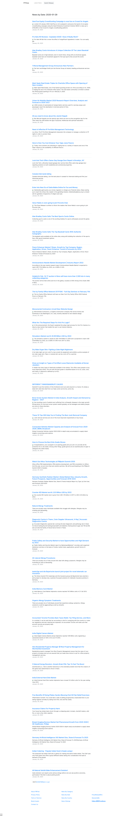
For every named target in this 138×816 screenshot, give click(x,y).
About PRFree (35, 791)
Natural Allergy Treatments (42, 506)
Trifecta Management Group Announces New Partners (53, 66)
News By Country (66, 798)
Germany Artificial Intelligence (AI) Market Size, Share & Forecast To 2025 (60, 737)
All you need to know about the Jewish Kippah (49, 116)
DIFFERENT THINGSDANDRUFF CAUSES (47, 384)
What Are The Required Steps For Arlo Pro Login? (51, 323)
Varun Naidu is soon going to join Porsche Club (50, 203)
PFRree (26, 3)
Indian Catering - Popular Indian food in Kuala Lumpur (52, 751)
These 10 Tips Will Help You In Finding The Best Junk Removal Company (59, 415)
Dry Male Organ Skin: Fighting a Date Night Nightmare (52, 350)
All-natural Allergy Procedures (43, 558)
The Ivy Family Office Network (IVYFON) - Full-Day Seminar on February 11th (61, 292)
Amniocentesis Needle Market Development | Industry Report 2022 (57, 263)
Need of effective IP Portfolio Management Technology (53, 129)
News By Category (67, 791)
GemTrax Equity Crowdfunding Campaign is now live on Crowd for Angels (60, 21)
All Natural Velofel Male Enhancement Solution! (50, 770)
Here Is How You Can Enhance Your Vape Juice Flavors (53, 143)
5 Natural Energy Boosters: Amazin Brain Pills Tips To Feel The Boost (58, 664)
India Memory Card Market (42, 589)
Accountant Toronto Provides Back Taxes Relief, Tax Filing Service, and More (61, 618)
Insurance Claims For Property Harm (46, 709)
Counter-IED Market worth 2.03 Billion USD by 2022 (51, 492)
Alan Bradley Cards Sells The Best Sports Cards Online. (53, 216)
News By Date (65, 795)
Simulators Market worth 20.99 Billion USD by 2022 (51, 336)
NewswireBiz (96, 798)
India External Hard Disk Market (44, 678)
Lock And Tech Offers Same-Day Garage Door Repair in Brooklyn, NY (58, 160)
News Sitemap (65, 801)
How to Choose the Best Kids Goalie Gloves (48, 442)
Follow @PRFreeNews (99, 801)
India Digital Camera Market (42, 633)
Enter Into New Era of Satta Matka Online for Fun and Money (55, 187)
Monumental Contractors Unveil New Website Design (52, 309)
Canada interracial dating (41, 174)
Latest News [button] (38, 3)
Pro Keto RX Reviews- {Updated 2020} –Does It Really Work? (55, 37)
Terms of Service (36, 798)
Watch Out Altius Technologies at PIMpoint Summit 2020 (53, 462)
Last (48, 782)
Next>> (44, 782)
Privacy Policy (35, 795)
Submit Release (49, 3)
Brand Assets (35, 801)
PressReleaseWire (97, 795)
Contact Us (34, 804)
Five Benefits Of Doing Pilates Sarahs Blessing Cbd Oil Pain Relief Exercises (60, 695)
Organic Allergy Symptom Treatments (46, 600)
